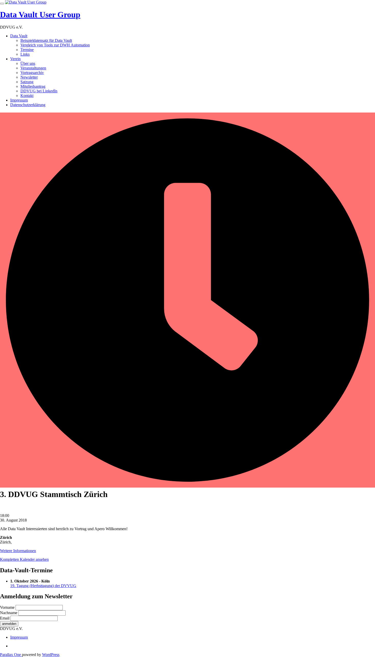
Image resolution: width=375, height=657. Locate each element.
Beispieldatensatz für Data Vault (46, 40)
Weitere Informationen (18, 551)
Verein (15, 59)
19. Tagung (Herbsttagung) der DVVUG (43, 586)
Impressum (19, 100)
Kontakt (26, 95)
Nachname (8, 613)
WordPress (50, 654)
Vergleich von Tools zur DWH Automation (55, 45)
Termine (27, 49)
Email (4, 618)
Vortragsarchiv (32, 72)
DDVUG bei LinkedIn (38, 91)
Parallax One (11, 654)
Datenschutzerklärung (27, 105)
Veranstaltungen (33, 68)
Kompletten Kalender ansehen (24, 559)
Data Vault (18, 36)
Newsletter (29, 77)
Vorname (7, 607)
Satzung (26, 82)
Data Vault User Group (40, 14)
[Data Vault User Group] (25, 2)
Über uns (27, 63)
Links (25, 54)
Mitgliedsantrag (32, 86)
